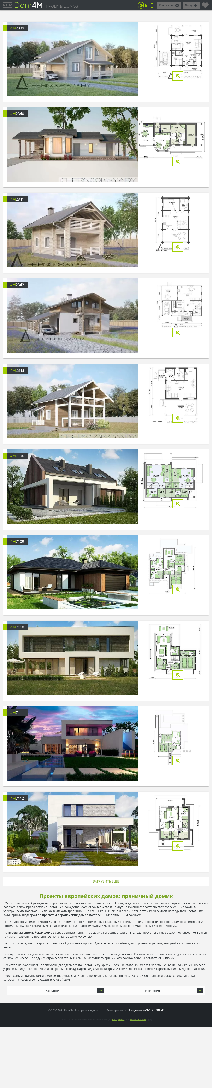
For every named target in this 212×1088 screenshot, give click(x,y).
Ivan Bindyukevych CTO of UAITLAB (143, 1010)
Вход (188, 5)
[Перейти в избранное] (205, 3)
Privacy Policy (118, 1019)
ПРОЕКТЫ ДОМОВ (62, 6)
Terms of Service (138, 1019)
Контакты (166, 5)
